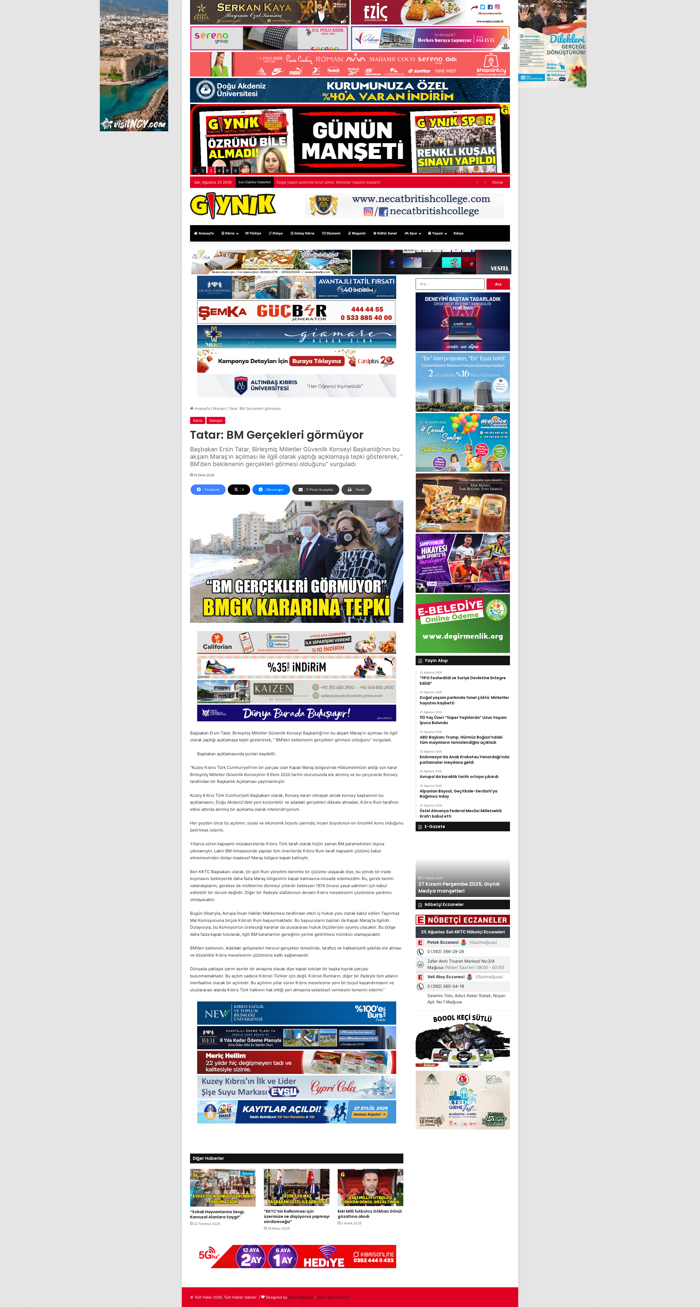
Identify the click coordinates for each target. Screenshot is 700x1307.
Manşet (219, 408)
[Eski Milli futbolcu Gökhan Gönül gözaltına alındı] (370, 1187)
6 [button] (235, 170)
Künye (497, 182)
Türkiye (255, 233)
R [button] (227, 170)
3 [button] (211, 170)
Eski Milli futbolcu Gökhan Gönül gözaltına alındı (370, 1214)
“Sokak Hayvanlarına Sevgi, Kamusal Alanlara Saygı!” (217, 1214)
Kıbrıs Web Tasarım (333, 1297)
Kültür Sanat (387, 233)
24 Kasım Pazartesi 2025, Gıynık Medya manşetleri (458, 887)
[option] (463, 867)
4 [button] (219, 170)
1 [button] (195, 170)
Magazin (358, 233)
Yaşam (437, 233)
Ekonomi (333, 233)
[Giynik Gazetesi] (233, 205)
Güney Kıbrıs (303, 233)
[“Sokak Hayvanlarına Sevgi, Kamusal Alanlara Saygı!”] (223, 1188)
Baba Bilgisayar (300, 1297)
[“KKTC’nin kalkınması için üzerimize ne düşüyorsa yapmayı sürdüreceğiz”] (296, 1187)
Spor (413, 233)
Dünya (277, 233)
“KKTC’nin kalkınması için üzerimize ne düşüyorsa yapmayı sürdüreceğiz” (296, 1216)
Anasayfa (206, 233)
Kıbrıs (229, 233)
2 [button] (203, 170)
